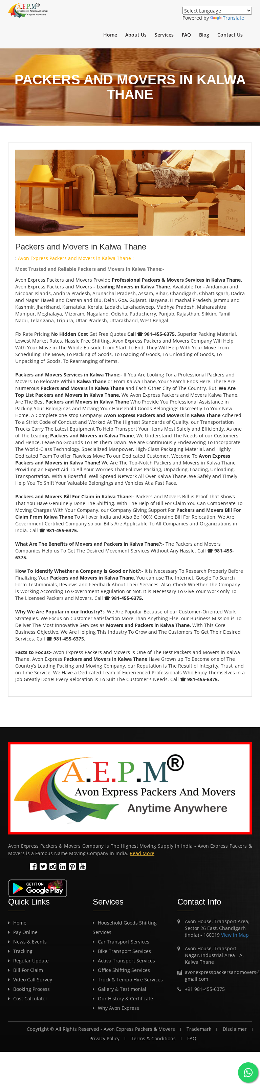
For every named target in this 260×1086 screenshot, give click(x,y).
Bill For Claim (28, 970)
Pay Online (25, 932)
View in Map (234, 935)
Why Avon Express (118, 1008)
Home (110, 34)
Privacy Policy (104, 1038)
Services (164, 34)
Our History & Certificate (125, 998)
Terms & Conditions (153, 1038)
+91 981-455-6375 (205, 989)
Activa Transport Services (126, 960)
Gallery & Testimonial (122, 989)
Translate (233, 18)
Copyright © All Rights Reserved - (65, 1029)
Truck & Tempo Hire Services (130, 979)
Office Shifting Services (124, 970)
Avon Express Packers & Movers (139, 1029)
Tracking (22, 951)
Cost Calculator (30, 998)
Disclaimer (235, 1029)
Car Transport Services (123, 941)
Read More (142, 853)
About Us (136, 34)
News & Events (30, 941)
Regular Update (31, 960)
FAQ (186, 34)
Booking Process (31, 989)
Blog (204, 34)
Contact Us (230, 34)
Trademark (199, 1029)
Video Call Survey (32, 979)
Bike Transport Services (124, 951)
